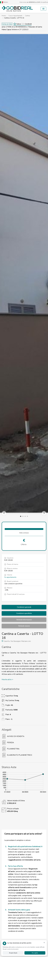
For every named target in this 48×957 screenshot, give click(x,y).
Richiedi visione (24, 626)
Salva (18, 24)
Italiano (5, 2)
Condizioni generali (24, 607)
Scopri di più (13, 953)
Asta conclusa (24, 533)
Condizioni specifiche (24, 613)
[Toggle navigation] (43, 9)
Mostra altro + (7, 679)
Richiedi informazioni (24, 620)
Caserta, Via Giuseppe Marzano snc (17, 641)
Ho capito (35, 953)
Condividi (28, 24)
